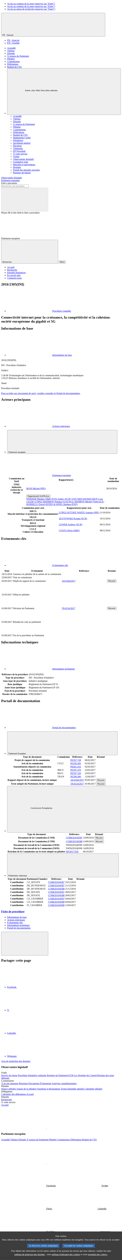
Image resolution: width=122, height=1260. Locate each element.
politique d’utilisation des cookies (66, 1254)
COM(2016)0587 (74, 837)
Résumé (111, 581)
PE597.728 (75, 760)
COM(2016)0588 (74, 841)
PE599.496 (75, 776)
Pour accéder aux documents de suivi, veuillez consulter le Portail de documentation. (40, 393)
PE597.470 (75, 770)
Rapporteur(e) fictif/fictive (38, 496)
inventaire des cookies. (98, 1254)
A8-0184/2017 (69, 581)
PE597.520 (75, 773)
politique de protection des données (29, 1254)
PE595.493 (75, 763)
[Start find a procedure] (24, 199)
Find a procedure (9, 183)
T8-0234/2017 (68, 608)
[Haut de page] (24, 943)
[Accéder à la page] (84, 604)
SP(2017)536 (72, 851)
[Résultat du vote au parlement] (84, 632)
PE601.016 (75, 766)
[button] (46, 1128)
